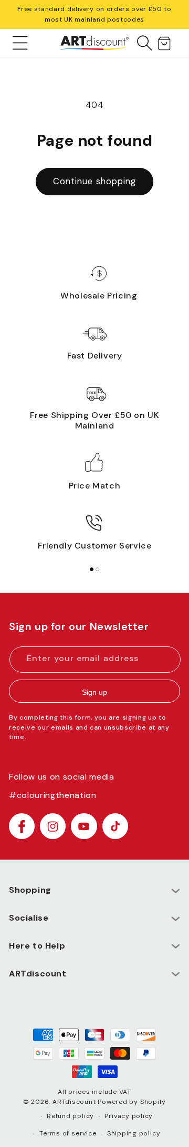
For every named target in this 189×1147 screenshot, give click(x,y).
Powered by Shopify (132, 1102)
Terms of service (67, 1133)
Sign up (94, 692)
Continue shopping (94, 181)
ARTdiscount (75, 1102)
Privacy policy (128, 1116)
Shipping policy (134, 1133)
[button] (20, 42)
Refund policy (70, 1116)
